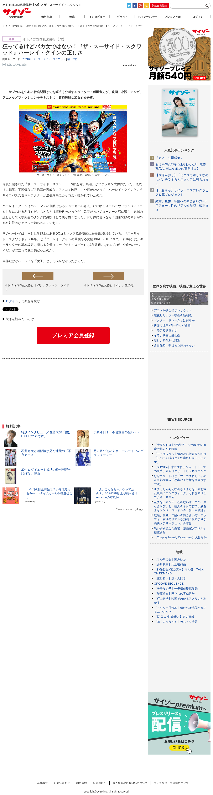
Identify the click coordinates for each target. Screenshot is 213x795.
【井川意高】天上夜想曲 (170, 564)
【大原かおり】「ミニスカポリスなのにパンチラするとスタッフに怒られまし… (181, 179)
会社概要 (42, 783)
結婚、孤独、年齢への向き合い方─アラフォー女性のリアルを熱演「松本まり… (181, 205)
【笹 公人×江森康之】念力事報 (174, 616)
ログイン (12, 301)
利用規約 (81, 783)
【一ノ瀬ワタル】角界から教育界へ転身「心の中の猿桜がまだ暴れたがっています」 (180, 457)
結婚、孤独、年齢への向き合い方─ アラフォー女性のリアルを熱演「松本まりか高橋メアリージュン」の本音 (180, 519)
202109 (26, 59)
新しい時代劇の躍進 (167, 340)
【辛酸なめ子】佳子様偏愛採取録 (176, 588)
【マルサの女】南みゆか (170, 559)
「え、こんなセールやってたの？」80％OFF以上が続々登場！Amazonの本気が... (118, 493)
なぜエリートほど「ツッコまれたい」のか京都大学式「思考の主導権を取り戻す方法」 (180, 480)
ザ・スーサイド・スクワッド (49, 59)
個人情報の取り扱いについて (130, 783)
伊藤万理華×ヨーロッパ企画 (172, 325)
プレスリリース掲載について (171, 783)
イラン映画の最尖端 (167, 335)
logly (140, 509)
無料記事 (46, 16)
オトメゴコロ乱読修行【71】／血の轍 (109, 285)
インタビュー (97, 16)
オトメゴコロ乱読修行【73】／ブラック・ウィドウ (37, 287)
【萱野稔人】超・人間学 (170, 578)
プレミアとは (173, 16)
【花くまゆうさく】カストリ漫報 (176, 621)
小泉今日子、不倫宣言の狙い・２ (116, 432)
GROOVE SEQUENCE (168, 583)
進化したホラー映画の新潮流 (173, 315)
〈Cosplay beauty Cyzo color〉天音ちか (180, 537)
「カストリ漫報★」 (169, 158)
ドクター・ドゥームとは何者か (174, 320)
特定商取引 (99, 783)
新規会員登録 (159, 5)
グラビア (122, 16)
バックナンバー (147, 16)
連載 (72, 16)
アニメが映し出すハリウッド (173, 310)
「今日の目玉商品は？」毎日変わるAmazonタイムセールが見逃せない (49, 493)
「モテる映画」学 (165, 330)
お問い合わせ (62, 783)
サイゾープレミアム (17, 13)
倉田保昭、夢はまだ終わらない (174, 345)
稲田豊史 (72, 59)
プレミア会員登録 (73, 335)
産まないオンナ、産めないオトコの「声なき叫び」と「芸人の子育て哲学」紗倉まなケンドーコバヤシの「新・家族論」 (180, 506)
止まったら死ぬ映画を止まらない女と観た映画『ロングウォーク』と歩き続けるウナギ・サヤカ (180, 493)
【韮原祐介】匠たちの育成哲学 (174, 593)
